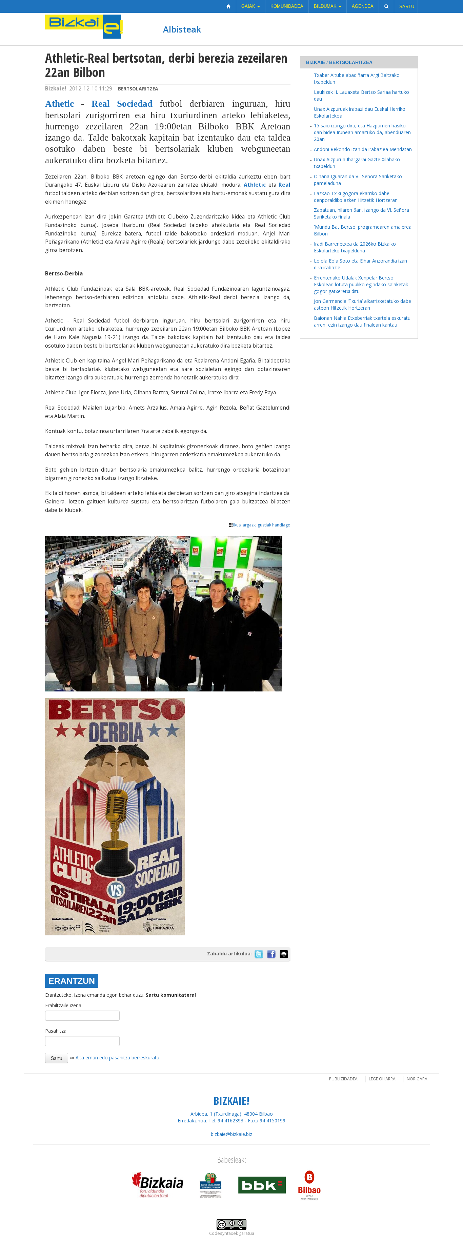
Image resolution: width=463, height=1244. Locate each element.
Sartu (406, 6)
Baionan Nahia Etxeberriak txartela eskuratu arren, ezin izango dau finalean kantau (362, 321)
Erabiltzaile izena (63, 1005)
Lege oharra (382, 1079)
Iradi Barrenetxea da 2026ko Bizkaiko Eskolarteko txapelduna (355, 247)
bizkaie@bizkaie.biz (231, 1134)
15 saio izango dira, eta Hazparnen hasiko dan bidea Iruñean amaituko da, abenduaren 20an (362, 132)
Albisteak (182, 29)
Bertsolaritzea (138, 88)
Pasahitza (55, 1031)
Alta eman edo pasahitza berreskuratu (117, 1057)
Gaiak (249, 6)
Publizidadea (343, 1079)
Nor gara (417, 1079)
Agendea (363, 6)
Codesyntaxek (223, 1233)
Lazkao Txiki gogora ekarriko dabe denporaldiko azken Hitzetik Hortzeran (356, 196)
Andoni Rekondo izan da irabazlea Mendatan (363, 149)
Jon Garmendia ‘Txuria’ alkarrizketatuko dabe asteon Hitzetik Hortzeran (362, 304)
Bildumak (326, 6)
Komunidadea (286, 6)
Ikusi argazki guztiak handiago (261, 525)
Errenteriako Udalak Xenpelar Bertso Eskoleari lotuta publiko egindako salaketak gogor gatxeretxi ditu (361, 284)
